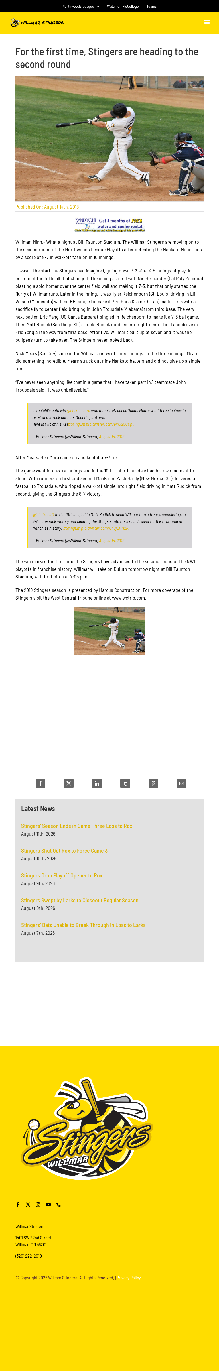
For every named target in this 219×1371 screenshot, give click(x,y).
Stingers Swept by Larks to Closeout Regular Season (80, 900)
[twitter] (28, 1204)
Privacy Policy (129, 1277)
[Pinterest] (153, 783)
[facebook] (17, 1204)
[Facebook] (40, 783)
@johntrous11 (43, 514)
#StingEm (76, 424)
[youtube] (48, 1204)
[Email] (181, 783)
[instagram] (38, 1204)
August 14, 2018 (111, 436)
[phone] (58, 1204)
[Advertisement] (109, 1003)
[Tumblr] (125, 783)
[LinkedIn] (97, 783)
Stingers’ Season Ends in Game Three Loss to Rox (76, 825)
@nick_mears (78, 410)
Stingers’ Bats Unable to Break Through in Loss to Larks (83, 924)
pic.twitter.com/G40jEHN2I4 (105, 528)
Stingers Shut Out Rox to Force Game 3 (64, 850)
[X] (68, 783)
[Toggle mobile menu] (207, 22)
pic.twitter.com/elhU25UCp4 (110, 424)
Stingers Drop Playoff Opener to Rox (61, 875)
